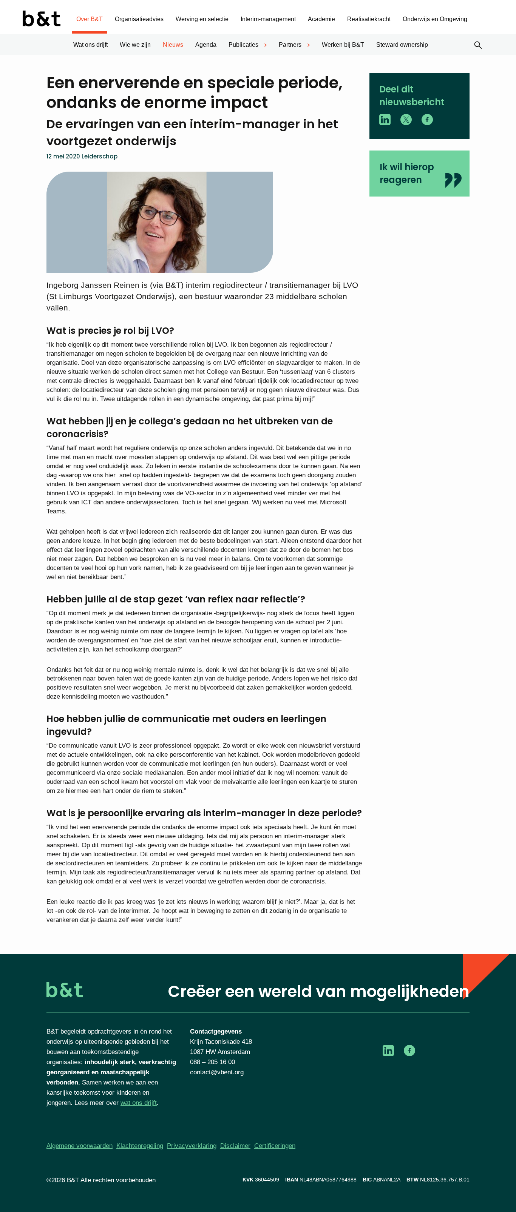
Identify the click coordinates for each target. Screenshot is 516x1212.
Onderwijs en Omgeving (435, 19)
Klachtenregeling (139, 1145)
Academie (321, 19)
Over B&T (89, 19)
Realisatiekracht (369, 19)
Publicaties (243, 44)
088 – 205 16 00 (212, 1062)
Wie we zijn (135, 44)
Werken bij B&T (343, 44)
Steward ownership (402, 44)
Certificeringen (274, 1145)
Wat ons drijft (90, 44)
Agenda (205, 44)
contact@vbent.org (217, 1072)
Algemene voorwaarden (79, 1145)
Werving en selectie (202, 19)
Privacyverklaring (191, 1145)
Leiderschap (99, 156)
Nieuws (173, 44)
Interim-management (268, 19)
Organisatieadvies (139, 19)
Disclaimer (235, 1145)
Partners (290, 44)
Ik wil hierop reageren (407, 173)
